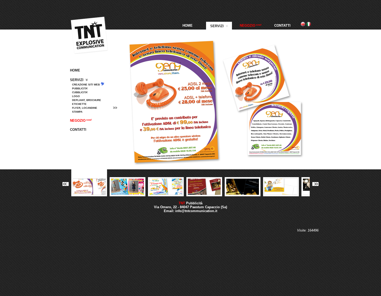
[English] (303, 25)
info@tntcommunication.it (196, 211)
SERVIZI (217, 26)
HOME (187, 25)
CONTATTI (282, 25)
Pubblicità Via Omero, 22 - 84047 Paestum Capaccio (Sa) (190, 205)
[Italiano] (308, 25)
